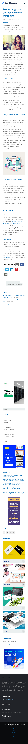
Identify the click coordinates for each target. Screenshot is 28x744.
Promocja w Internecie (9, 429)
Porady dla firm (7, 427)
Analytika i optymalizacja (9, 418)
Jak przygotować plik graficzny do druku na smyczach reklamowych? (12, 475)
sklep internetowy (10, 282)
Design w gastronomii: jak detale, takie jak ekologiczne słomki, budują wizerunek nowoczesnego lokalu (12, 488)
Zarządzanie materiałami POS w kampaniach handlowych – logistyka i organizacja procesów (13, 479)
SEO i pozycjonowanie (9, 432)
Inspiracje (6, 422)
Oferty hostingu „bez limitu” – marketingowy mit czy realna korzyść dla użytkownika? (14, 483)
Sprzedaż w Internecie (9, 434)
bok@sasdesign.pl (11, 644)
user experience (19, 284)
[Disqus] (14, 326)
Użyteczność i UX (7, 439)
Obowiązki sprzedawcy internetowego (12, 304)
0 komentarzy (5, 22)
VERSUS (5, 441)
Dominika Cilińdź (17, 19)
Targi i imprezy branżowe (9, 436)
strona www (17, 282)
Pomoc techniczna (8, 425)
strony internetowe (10, 284)
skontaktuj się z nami (7, 257)
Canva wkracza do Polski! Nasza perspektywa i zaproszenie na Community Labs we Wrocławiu (14, 493)
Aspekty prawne (7, 420)
